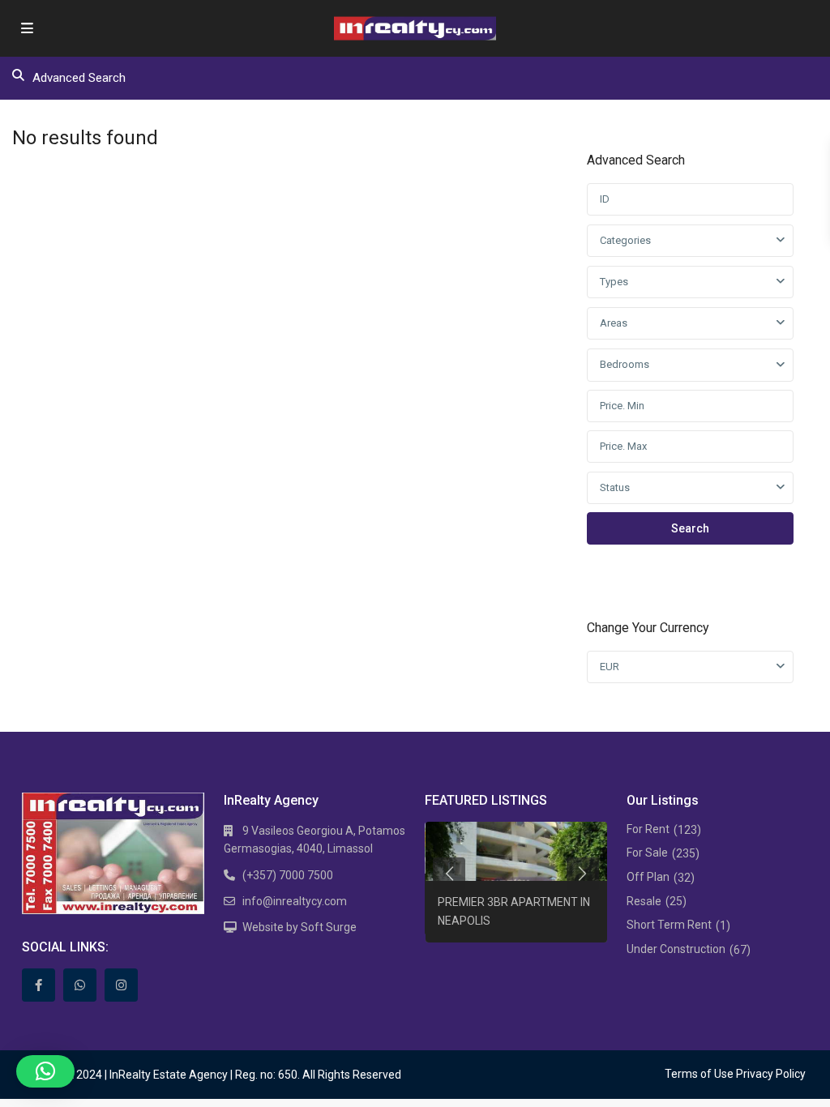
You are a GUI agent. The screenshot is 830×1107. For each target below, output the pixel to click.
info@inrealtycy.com (294, 901)
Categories (625, 240)
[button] (45, 1071)
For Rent (648, 829)
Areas (613, 323)
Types (614, 282)
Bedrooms (624, 364)
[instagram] (121, 985)
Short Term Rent (669, 924)
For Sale (647, 852)
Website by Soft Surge (299, 927)
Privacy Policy (771, 1073)
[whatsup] (79, 985)
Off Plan (648, 876)
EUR (609, 666)
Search (690, 528)
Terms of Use (699, 1073)
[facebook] (38, 985)
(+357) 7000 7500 (287, 875)
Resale (644, 901)
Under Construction (676, 948)
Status (615, 487)
